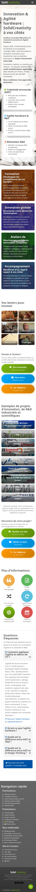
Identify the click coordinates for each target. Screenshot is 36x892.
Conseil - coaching (10, 817)
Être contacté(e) (19, 368)
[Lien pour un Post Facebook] (22, 882)
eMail (7, 861)
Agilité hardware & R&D (12, 838)
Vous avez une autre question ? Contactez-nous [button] (15, 764)
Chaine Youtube (10, 824)
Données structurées (27, 879)
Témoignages (10, 822)
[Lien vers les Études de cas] (27, 580)
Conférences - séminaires (12, 819)
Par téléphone (19, 389)
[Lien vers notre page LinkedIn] (18, 882)
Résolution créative (10, 794)
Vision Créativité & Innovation (12, 842)
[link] (18, 466)
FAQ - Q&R (7, 852)
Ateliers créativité (9, 815)
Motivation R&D (9, 805)
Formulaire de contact (11, 850)
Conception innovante (11, 796)
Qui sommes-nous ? (10, 854)
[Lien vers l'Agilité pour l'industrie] (27, 596)
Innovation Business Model (12, 803)
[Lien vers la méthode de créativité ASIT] (9, 612)
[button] (17, 654)
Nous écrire (19, 378)
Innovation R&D (9, 813)
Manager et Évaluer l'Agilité (12, 801)
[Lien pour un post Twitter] (16, 882)
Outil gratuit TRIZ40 (11, 840)
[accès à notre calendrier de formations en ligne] (27, 612)
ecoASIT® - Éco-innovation (13, 833)
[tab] (18, 655)
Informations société (10, 859)
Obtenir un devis (19, 543)
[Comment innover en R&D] (9, 596)
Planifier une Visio (19, 533)
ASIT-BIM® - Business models (13, 836)
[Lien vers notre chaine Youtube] (20, 882)
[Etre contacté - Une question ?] (30, 886)
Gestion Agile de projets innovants (14, 799)
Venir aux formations (11, 856)
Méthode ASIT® (10, 831)
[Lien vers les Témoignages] (9, 580)
